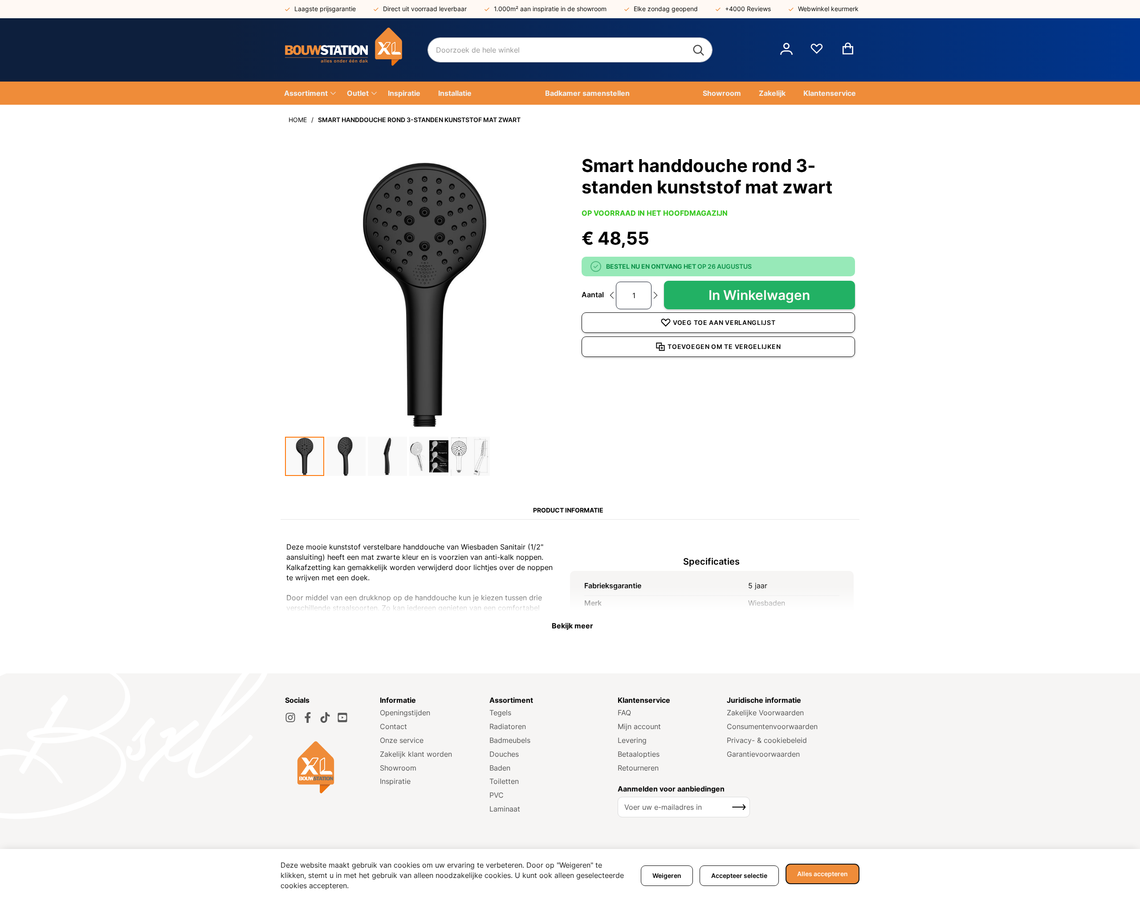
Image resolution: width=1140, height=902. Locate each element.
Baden (499, 767)
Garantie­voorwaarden (763, 754)
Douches (504, 754)
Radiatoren (507, 726)
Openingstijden (405, 712)
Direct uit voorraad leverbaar (425, 8)
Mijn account (639, 726)
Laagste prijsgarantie (325, 8)
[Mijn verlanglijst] (816, 52)
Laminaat (504, 808)
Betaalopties (639, 754)
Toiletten (504, 781)
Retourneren (638, 767)
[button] (786, 49)
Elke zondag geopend (666, 8)
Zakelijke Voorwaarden (765, 712)
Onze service (401, 740)
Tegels (500, 712)
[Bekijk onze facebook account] (307, 717)
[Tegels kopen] (356, 50)
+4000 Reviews (748, 8)
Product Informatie (568, 510)
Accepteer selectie (739, 875)
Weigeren (666, 875)
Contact (393, 726)
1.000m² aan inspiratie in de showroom (550, 8)
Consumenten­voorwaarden (772, 726)
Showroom (398, 767)
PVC (496, 795)
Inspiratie (395, 781)
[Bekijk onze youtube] (342, 717)
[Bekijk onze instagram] (290, 717)
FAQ (624, 712)
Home (298, 119)
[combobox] (570, 49)
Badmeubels (509, 740)
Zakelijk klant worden (416, 754)
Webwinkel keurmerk (828, 8)
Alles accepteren (822, 873)
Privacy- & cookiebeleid (767, 740)
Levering (632, 740)
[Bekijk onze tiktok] (325, 717)
